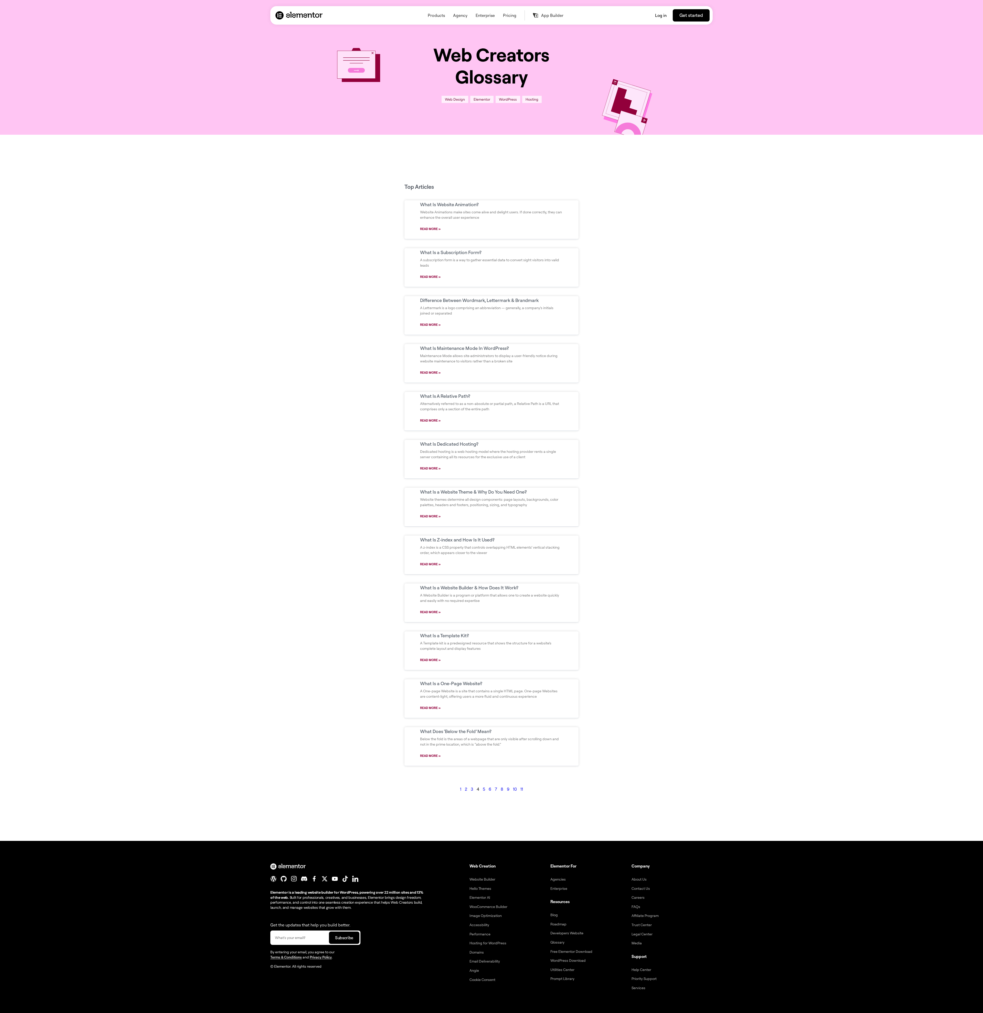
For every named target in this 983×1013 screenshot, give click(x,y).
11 (521, 789)
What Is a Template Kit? (444, 635)
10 (515, 789)
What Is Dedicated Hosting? (449, 444)
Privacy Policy (321, 957)
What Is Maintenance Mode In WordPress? (464, 348)
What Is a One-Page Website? (451, 683)
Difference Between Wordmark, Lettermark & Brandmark (479, 300)
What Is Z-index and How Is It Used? (457, 539)
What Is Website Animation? (449, 204)
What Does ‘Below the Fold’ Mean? (456, 731)
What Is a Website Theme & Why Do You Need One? (473, 492)
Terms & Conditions (286, 957)
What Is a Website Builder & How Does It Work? (469, 587)
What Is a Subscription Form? (451, 252)
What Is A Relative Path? (445, 396)
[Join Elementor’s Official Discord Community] (304, 879)
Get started (691, 15)
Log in (661, 15)
